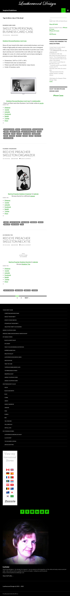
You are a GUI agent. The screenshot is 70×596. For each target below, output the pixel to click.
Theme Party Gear (8, 310)
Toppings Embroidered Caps (12, 367)
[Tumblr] (27, 512)
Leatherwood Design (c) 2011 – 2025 (13, 586)
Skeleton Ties (26, 264)
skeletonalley (36, 101)
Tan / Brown (8, 421)
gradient (7, 133)
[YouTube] (42, 512)
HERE (51, 81)
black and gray (26, 129)
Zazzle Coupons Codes (9, 330)
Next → (27, 298)
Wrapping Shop (9, 374)
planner (32, 196)
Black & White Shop (10, 340)
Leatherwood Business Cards (13, 357)
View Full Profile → (8, 576)
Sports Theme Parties (11, 320)
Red (6, 417)
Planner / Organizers (9, 148)
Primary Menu (68, 10)
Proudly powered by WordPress (10, 593)
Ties (11, 235)
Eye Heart (7, 343)
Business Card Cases (9, 25)
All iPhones (52, 34)
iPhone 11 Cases (54, 31)
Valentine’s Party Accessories (13, 326)
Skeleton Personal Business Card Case (18, 30)
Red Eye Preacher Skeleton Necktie (17, 239)
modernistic (36, 133)
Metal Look (8, 427)
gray (13, 133)
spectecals (15, 224)
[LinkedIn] (37, 512)
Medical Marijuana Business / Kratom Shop (15, 333)
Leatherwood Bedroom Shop (13, 434)
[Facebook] (22, 512)
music (5, 135)
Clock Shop (8, 438)
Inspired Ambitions (10, 10)
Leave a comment (26, 158)
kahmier (36, 194)
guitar (19, 133)
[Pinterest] (32, 512)
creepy (6, 131)
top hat (35, 290)
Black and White (9, 390)
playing (12, 135)
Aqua (6, 387)
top (22, 224)
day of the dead (15, 131)
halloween (27, 133)
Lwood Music (8, 360)
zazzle (41, 103)
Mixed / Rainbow (9, 404)
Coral (6, 397)
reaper (25, 135)
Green (6, 401)
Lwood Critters (9, 444)
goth (39, 131)
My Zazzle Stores (7, 337)
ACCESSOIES (6, 235)
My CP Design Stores (8, 431)
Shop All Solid (53, 24)
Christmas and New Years (12, 313)
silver (31, 135)
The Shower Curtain (10, 441)
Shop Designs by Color (9, 384)
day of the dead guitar (28, 131)
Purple (6, 414)
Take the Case (8, 363)
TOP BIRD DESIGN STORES (11, 370)
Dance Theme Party (10, 316)
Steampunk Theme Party (11, 323)
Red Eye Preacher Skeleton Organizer (19, 153)
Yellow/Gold (8, 424)
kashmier (15, 35)
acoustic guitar (9, 129)
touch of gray (8, 138)
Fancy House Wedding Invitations (14, 347)
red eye (41, 222)
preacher (33, 222)
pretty (19, 135)
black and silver (37, 129)
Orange (7, 407)
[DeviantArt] (47, 512)
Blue (6, 394)
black (18, 129)
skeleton (38, 135)
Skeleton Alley (9, 353)
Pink (6, 411)
